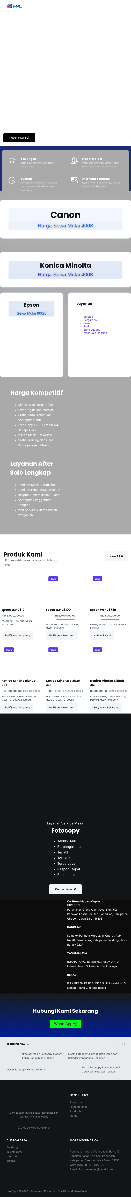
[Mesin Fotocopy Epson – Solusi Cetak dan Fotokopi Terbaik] (73, 1069)
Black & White (10, 696)
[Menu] (123, 5)
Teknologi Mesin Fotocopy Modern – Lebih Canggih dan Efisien (41, 1056)
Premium (26, 700)
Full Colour (17, 621)
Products (75, 1111)
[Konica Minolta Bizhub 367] (109, 659)
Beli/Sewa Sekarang (17, 635)
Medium (74, 624)
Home (73, 1115)
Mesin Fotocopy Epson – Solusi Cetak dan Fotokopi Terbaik (101, 1069)
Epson (5, 621)
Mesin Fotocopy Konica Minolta (25, 1069)
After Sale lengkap (95, 333)
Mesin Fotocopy (55, 628)
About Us (76, 1102)
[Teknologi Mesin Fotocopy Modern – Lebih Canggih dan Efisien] (11, 1056)
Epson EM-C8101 (14, 610)
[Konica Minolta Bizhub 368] (65, 659)
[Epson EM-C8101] (21, 588)
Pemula (122, 624)
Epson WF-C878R (103, 610)
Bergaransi (90, 320)
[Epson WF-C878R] (109, 588)
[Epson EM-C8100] (65, 588)
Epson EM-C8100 (58, 610)
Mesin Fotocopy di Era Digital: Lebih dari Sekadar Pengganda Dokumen (93, 1056)
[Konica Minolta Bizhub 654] (21, 659)
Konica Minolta (28, 696)
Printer (94, 628)
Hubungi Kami (102, 635)
